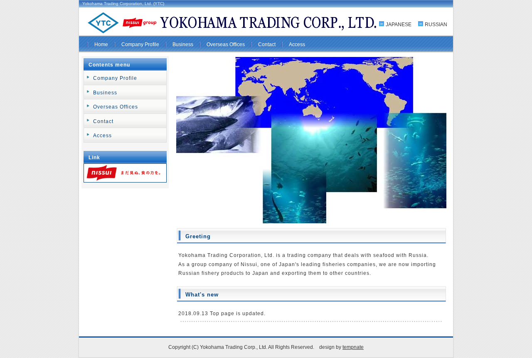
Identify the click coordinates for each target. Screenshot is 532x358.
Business (182, 44)
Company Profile (140, 44)
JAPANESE (398, 24)
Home (101, 44)
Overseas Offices (226, 44)
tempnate (353, 347)
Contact (267, 44)
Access (297, 44)
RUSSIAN (436, 24)
